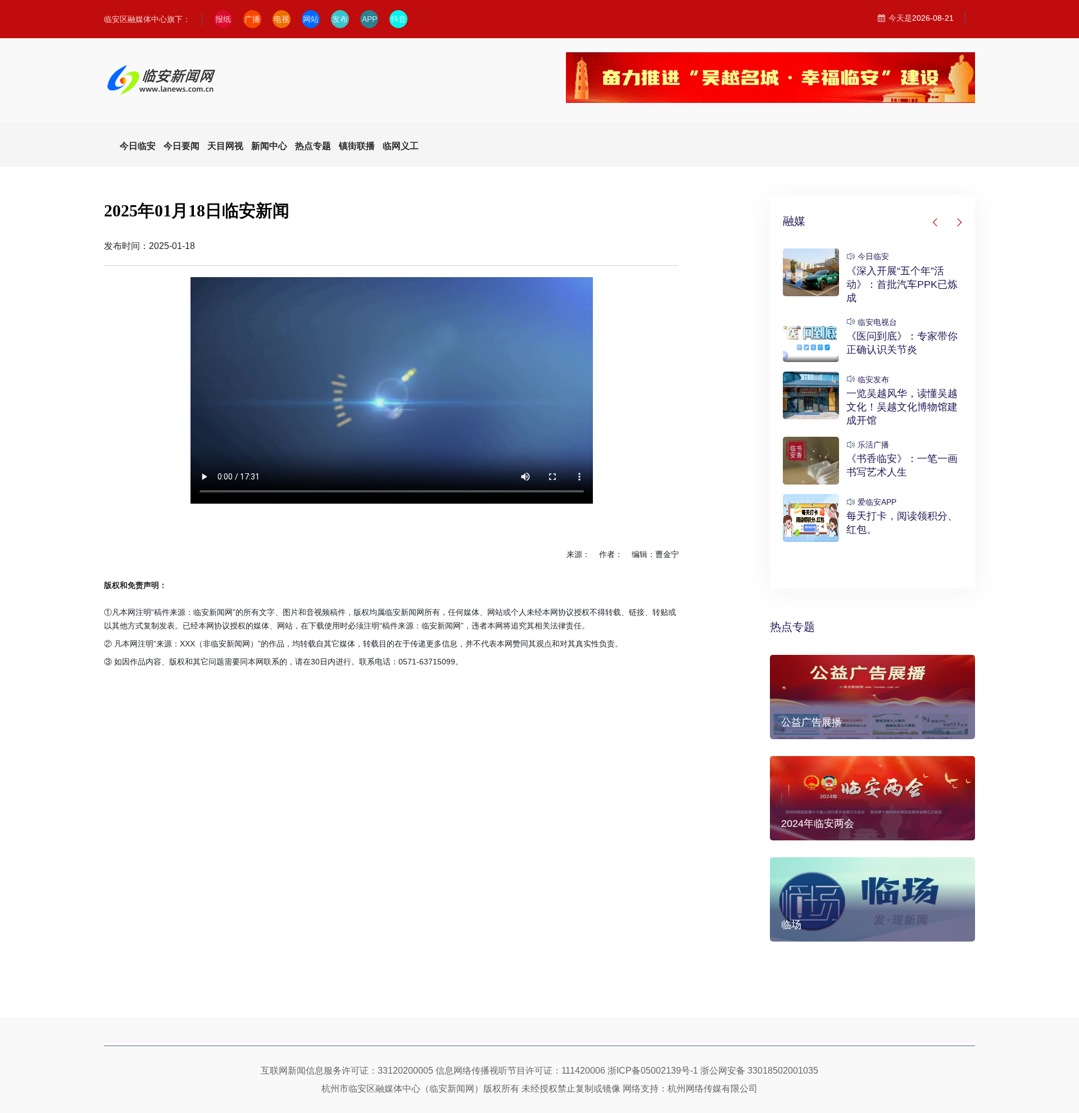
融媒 (794, 221)
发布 (340, 19)
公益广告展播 (811, 722)
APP (369, 19)
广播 (252, 19)
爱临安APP (877, 501)
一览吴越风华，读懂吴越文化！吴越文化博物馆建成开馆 (902, 407)
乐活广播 (873, 444)
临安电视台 (877, 322)
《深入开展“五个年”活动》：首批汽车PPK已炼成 (902, 284)
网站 (311, 19)
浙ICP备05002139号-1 (652, 1070)
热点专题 (792, 627)
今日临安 (873, 256)
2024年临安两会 (817, 823)
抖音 (398, 19)
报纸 (223, 19)
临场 (791, 924)
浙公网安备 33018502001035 (759, 1070)
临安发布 (873, 379)
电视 (281, 19)
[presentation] (935, 222)
